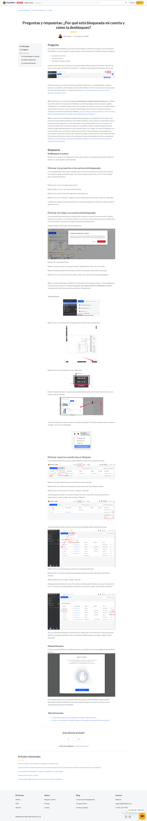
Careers (47, 807)
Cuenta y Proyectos (38, 10)
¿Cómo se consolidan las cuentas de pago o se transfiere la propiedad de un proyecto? (81, 720)
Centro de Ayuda (23, 10)
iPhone (18, 799)
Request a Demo (50, 799)
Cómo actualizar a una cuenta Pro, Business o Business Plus (38, 763)
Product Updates (82, 807)
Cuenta (49, 10)
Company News (81, 803)
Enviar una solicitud (81, 746)
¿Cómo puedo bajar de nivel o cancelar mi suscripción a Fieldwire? (40, 779)
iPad (17, 803)
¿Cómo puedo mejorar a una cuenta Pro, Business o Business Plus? (74, 718)
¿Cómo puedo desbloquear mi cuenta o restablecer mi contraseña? (40, 771)
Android (18, 807)
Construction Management (85, 799)
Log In (132, 2)
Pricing (46, 803)
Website (118, 799)
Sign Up (139, 2)
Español (38, 3)
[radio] (68, 739)
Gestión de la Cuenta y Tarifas (28, 775)
